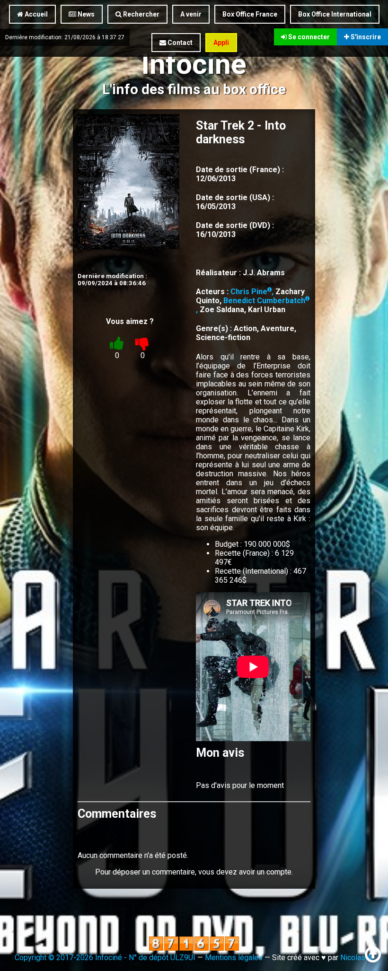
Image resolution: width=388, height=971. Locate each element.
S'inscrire (365, 37)
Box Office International (334, 14)
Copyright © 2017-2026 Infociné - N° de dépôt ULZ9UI (105, 957)
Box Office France (249, 14)
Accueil (35, 14)
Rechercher (140, 14)
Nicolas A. (356, 957)
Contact (179, 42)
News (85, 14)
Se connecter (308, 37)
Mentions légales (234, 957)
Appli (221, 42)
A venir (191, 14)
